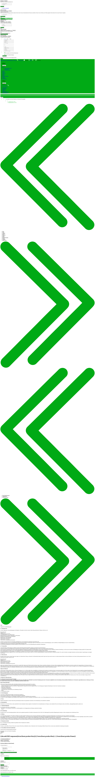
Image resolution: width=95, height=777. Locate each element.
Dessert (3, 77)
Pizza (3, 67)
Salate (3, 74)
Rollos (3, 72)
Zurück (2, 97)
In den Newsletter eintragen (9, 54)
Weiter (2, 752)
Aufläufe (3, 71)
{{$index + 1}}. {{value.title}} (5, 740)
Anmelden (2, 6)
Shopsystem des (4, 92)
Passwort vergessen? (5, 8)
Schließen (14, 30)
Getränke (3, 239)
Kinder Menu (4, 78)
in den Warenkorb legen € (10, 752)
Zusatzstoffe (4, 88)
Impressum (4, 89)
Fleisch (3, 75)
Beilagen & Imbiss (5, 76)
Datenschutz (4, 91)
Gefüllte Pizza (6, 69)
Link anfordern (3, 16)
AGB (3, 90)
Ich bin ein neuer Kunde (4, 34)
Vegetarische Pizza (5, 497)
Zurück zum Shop (3, 29)
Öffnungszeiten (4, 87)
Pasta (3, 70)
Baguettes (3, 73)
